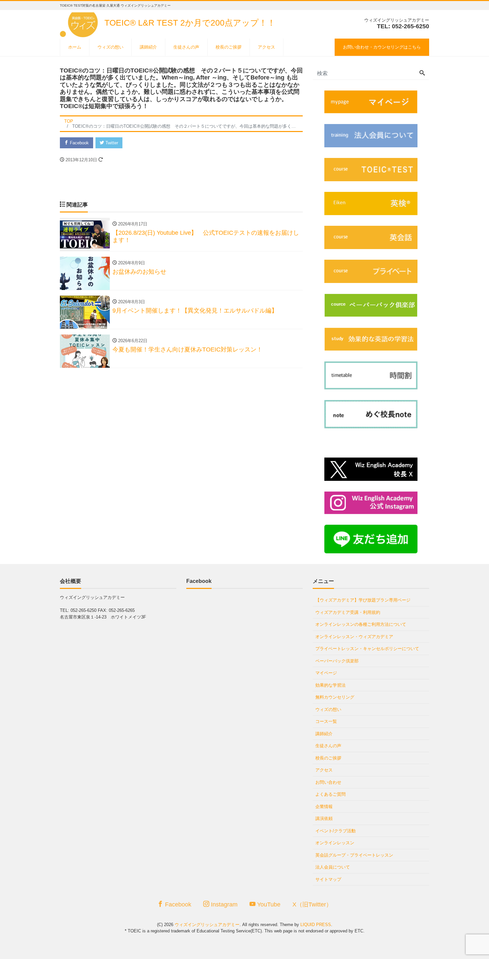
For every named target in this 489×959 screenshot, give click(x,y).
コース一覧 (326, 721)
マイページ (326, 672)
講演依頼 (324, 818)
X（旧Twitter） (312, 904)
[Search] (422, 73)
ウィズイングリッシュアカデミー (207, 924)
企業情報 (324, 806)
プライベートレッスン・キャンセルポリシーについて (367, 648)
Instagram (223, 904)
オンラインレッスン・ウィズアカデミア (354, 636)
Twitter (111, 142)
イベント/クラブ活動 (335, 830)
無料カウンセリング (334, 697)
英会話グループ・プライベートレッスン (354, 855)
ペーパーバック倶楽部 (337, 660)
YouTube (267, 904)
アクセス (266, 47)
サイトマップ (328, 879)
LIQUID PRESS (315, 924)
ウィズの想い (110, 47)
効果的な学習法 (330, 685)
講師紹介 (148, 47)
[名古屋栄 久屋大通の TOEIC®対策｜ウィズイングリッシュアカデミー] (80, 22)
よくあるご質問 (330, 794)
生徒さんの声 (186, 47)
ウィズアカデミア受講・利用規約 (347, 612)
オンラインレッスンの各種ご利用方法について (360, 624)
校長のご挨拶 (229, 47)
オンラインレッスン (334, 842)
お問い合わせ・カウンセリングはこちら (382, 47)
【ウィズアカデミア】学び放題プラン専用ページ (362, 600)
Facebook (79, 142)
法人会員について (332, 867)
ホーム (74, 47)
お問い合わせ (328, 782)
